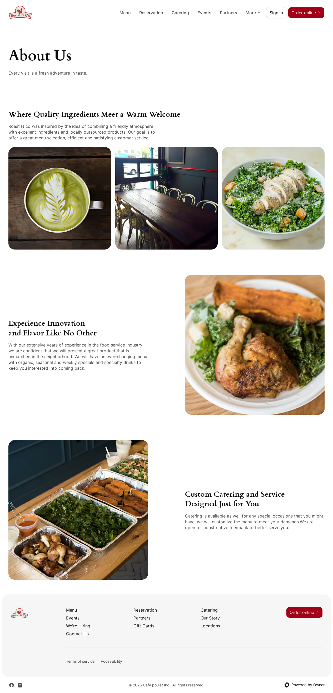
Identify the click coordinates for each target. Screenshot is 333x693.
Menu (125, 12)
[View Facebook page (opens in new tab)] (11, 685)
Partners (228, 12)
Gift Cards (143, 625)
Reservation (151, 12)
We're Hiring (78, 625)
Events (204, 12)
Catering (180, 12)
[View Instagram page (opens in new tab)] (20, 685)
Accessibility (111, 661)
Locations (210, 625)
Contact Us (77, 633)
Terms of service (80, 661)
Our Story (210, 618)
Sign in (276, 12)
